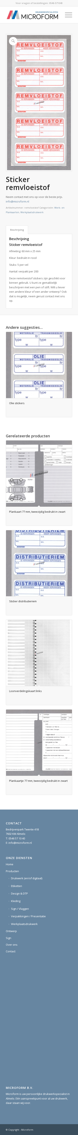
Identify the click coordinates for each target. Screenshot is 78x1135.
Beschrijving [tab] (17, 229)
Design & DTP (19, 893)
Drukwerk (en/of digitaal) (26, 878)
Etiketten (16, 886)
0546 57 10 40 (17, 838)
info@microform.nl (17, 201)
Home (9, 864)
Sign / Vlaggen (20, 909)
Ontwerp (11, 931)
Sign (8, 938)
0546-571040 (55, 3)
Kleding (15, 901)
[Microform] (32, 14)
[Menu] (66, 14)
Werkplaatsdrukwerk (31, 212)
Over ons (11, 944)
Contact (10, 951)
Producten (12, 871)
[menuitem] (66, 14)
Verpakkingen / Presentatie (28, 916)
